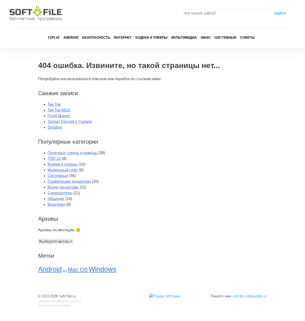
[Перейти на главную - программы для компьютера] (36, 13)
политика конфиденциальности (59, 301)
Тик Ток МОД (59, 110)
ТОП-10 (54, 37)
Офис (206, 37)
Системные (225, 37)
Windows (103, 269)
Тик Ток (54, 104)
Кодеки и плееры (151, 37)
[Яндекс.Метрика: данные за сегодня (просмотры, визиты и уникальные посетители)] (164, 296)
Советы (247, 37)
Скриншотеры (60, 193)
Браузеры (56, 204)
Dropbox (55, 127)
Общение (56, 199)
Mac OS (78, 270)
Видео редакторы (63, 187)
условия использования (54, 305)
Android (71, 37)
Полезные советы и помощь (72, 153)
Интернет (123, 37)
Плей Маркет (59, 116)
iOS (65, 270)
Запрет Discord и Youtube (70, 122)
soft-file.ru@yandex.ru (250, 296)
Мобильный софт (63, 170)
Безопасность (96, 37)
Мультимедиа (184, 37)
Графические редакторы (69, 181)
